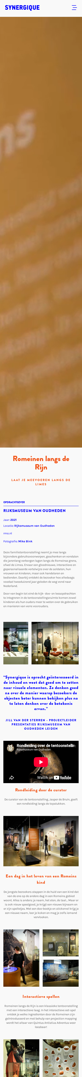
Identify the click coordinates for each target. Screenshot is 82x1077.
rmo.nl (7, 533)
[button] (37, 660)
